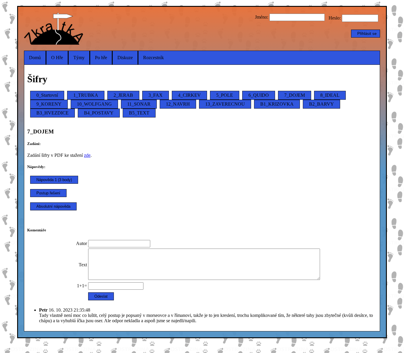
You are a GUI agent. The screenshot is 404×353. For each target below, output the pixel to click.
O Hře (57, 57)
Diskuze (125, 57)
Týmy (79, 57)
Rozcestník (153, 57)
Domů (35, 57)
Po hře (101, 57)
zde (87, 155)
